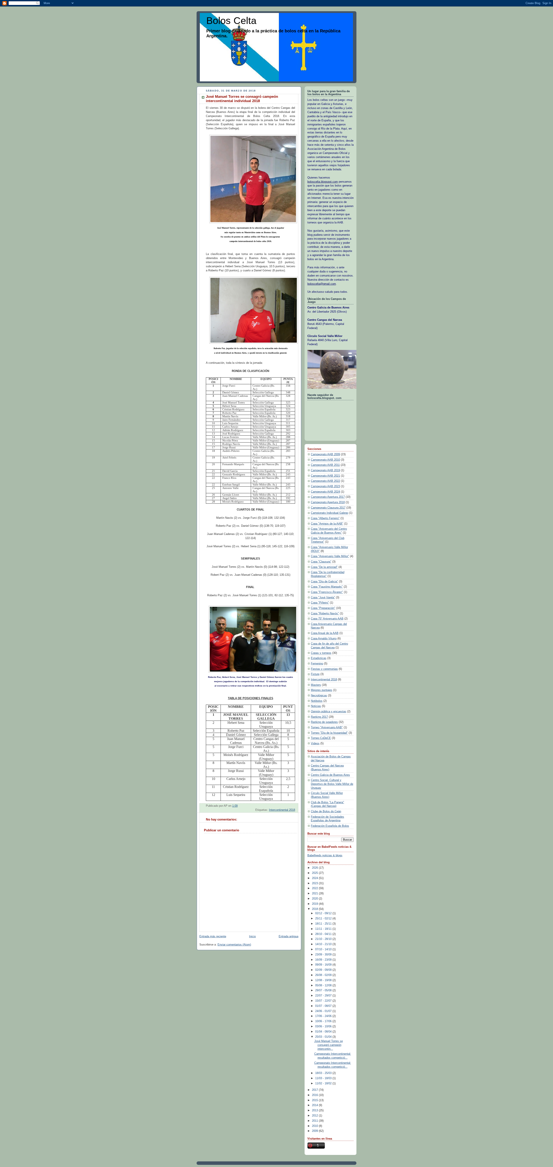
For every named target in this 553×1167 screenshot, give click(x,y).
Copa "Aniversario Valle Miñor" (330, 556)
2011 (315, 1120)
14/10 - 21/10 (323, 944)
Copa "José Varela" (323, 597)
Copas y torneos (321, 653)
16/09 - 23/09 (323, 959)
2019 (315, 903)
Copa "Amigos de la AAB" (327, 523)
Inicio (252, 936)
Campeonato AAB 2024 (325, 491)
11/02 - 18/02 (323, 1083)
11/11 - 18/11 (323, 928)
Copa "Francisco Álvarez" (327, 592)
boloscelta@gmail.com (321, 283)
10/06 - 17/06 (323, 1021)
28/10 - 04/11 (323, 934)
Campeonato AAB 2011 (325, 464)
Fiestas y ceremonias (324, 668)
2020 (315, 898)
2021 (315, 893)
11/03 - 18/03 (323, 1078)
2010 (315, 1125)
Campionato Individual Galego (329, 512)
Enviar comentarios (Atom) (234, 944)
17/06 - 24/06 (323, 1016)
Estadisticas (318, 658)
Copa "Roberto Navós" (325, 613)
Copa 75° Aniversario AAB (327, 618)
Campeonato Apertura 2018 (328, 502)
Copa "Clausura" (321, 561)
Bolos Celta (231, 20)
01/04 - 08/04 (323, 1031)
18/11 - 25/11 (323, 923)
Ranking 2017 (319, 716)
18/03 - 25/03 (323, 1073)
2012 (315, 1115)
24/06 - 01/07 (323, 1011)
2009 (315, 1130)
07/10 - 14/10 (323, 949)
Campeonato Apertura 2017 (328, 496)
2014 (315, 1105)
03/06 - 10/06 (323, 1026)
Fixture (315, 674)
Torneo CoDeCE (321, 738)
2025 (315, 872)
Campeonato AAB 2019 (325, 470)
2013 (315, 1110)
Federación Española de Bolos (330, 825)
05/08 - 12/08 (323, 985)
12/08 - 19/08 (323, 980)
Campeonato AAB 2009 (325, 454)
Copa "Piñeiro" (320, 602)
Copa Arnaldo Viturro (324, 638)
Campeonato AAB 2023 (325, 486)
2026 (315, 867)
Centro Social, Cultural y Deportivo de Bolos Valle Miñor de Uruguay (332, 784)
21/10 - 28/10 (323, 939)
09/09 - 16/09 (323, 964)
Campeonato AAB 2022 (325, 480)
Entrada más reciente (212, 936)
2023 (315, 883)
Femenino (317, 663)
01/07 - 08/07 (323, 1005)
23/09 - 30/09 (323, 954)
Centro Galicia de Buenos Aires (330, 774)
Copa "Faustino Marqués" (327, 586)
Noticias (316, 706)
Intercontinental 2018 (282, 809)
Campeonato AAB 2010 (325, 459)
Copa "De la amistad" (324, 567)
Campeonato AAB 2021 (325, 475)
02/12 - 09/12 (323, 913)
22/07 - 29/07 (323, 995)
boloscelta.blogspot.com (322, 181)
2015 (315, 1100)
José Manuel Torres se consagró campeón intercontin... (328, 1045)
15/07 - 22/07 (323, 1000)
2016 (315, 1095)
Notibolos (317, 700)
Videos (315, 743)
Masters (316, 684)
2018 (315, 909)
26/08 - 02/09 (323, 975)
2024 (315, 878)
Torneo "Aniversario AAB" (327, 727)
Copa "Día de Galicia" (324, 581)
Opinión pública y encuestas (328, 711)
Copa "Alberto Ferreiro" (325, 518)
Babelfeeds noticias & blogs (324, 855)
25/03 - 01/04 (323, 1036)
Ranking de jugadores (324, 722)
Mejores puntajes (321, 690)
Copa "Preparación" (323, 608)
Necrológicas (319, 695)
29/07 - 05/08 (323, 990)
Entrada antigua (288, 936)
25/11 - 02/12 (323, 918)
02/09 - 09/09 (323, 969)
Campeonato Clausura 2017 (328, 507)
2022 (315, 888)
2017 (315, 1089)
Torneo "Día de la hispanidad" (329, 732)
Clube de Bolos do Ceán (326, 811)
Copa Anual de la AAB (324, 633)
